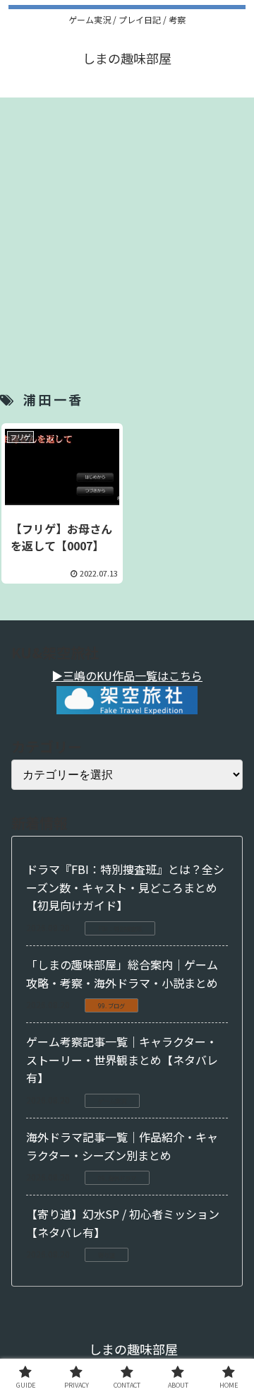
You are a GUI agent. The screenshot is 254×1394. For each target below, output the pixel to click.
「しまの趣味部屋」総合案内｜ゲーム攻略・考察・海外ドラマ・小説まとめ (122, 973)
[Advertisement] (127, 225)
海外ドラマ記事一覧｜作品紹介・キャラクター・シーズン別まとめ (122, 1146)
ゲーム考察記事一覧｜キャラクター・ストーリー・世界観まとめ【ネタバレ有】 (122, 1059)
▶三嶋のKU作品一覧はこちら (127, 675)
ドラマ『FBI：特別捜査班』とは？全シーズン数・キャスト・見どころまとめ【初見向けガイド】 (125, 887)
